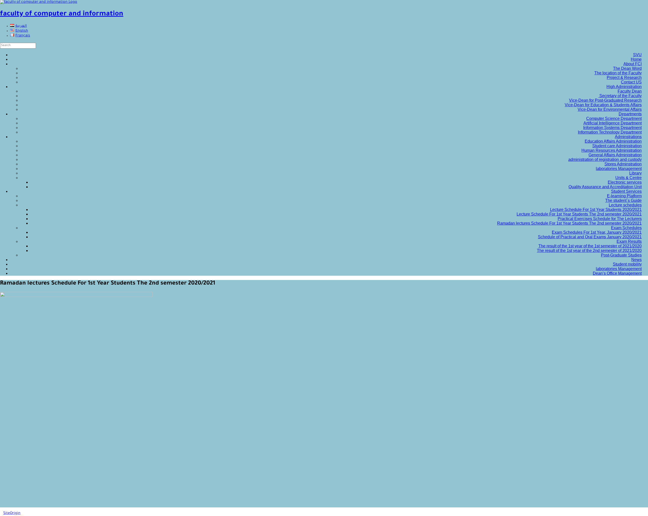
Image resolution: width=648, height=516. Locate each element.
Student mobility (627, 264)
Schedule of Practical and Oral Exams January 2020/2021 (590, 237)
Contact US (631, 82)
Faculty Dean (630, 91)
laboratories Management (619, 168)
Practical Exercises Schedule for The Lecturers (600, 219)
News (636, 259)
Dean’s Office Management (617, 273)
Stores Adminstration (623, 164)
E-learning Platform (624, 196)
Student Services (626, 191)
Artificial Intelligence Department (612, 123)
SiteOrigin (12, 513)
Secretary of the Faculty (620, 96)
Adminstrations (628, 137)
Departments (630, 114)
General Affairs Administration (615, 155)
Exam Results (629, 241)
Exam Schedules (626, 228)
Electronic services (625, 182)
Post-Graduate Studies (621, 255)
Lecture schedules (625, 205)
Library (635, 173)
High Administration (624, 86)
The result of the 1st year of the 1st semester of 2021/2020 (590, 246)
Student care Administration (617, 146)
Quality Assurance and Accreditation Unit (605, 187)
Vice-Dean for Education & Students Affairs (603, 105)
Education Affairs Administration (613, 141)
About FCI (632, 64)
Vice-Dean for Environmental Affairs (610, 109)
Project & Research (624, 77)
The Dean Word (627, 68)
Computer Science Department (614, 118)
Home (636, 59)
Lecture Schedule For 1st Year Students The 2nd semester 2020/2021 (579, 214)
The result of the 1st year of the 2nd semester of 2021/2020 (589, 250)
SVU (637, 55)
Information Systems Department (612, 127)
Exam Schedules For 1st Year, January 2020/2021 (597, 232)
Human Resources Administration (611, 150)
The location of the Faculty (618, 73)
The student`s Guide (623, 200)
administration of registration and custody (605, 159)
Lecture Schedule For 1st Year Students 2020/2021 (596, 209)
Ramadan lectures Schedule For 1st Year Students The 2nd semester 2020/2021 (569, 223)
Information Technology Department (610, 132)
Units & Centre (628, 178)
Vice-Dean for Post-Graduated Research (605, 100)
